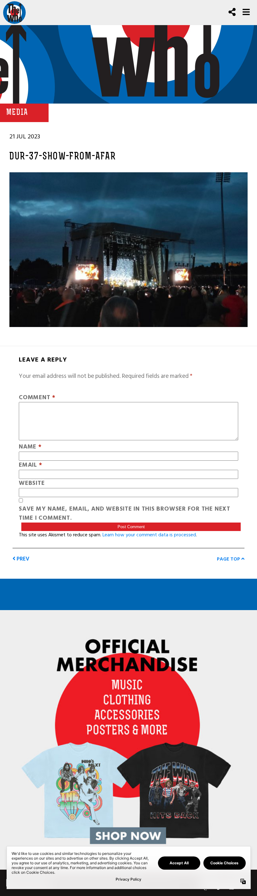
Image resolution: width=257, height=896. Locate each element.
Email (30, 465)
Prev (22, 558)
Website (32, 483)
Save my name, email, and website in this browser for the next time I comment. (124, 514)
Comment (37, 397)
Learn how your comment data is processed (149, 535)
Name (30, 447)
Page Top (229, 559)
